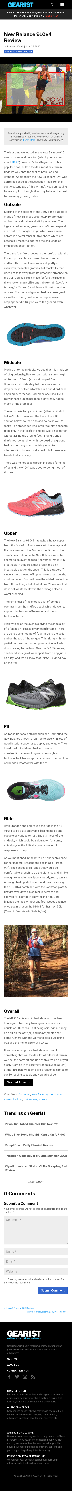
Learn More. (29, 140)
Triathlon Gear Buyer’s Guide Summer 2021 (36, 1155)
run (51, 1094)
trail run (17, 1099)
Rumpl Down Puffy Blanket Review (29, 1145)
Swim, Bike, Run (24, 51)
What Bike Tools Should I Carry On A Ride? (35, 1134)
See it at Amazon (18, 1082)
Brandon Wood (15, 46)
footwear (24, 1094)
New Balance (39, 1094)
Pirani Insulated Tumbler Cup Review (31, 1124)
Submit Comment (53, 1290)
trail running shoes (35, 1099)
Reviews (9, 51)
